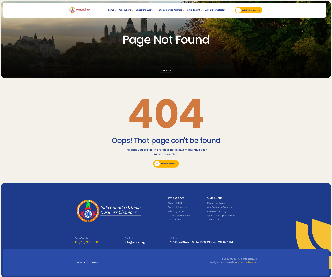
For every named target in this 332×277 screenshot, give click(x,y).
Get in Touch (81, 238)
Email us (129, 238)
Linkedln (95, 262)
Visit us (173, 238)
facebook (81, 262)
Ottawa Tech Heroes (246, 262)
